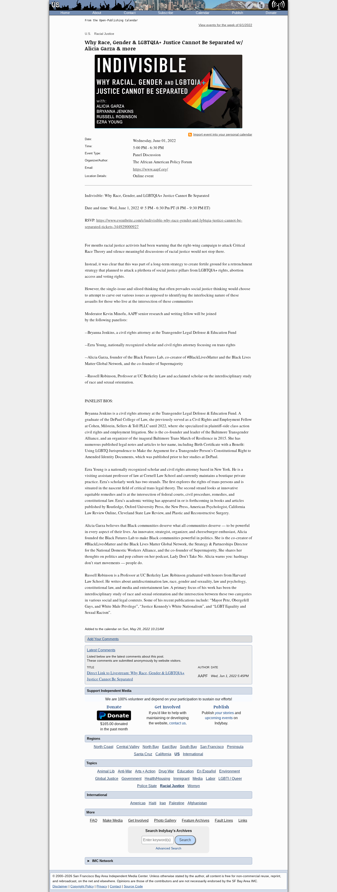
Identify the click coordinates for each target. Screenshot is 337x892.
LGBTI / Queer (230, 778)
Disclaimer (60, 886)
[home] (92, 5)
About (96, 13)
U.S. (88, 33)
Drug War (166, 771)
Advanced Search (168, 848)
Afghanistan (197, 803)
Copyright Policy (82, 886)
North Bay (151, 747)
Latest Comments (101, 650)
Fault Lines (224, 820)
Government (131, 778)
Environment (229, 771)
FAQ (93, 820)
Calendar (202, 13)
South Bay (188, 747)
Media (198, 778)
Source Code (133, 886)
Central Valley (127, 747)
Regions (93, 738)
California (163, 754)
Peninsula (235, 747)
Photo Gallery (165, 820)
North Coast (103, 747)
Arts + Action (145, 771)
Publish (237, 13)
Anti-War (125, 771)
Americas (138, 803)
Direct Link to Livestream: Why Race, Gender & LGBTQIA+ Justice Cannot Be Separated (136, 676)
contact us (177, 723)
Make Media (113, 820)
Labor (210, 778)
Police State (147, 786)
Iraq (163, 803)
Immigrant (181, 778)
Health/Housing (157, 778)
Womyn (194, 786)
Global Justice (106, 778)
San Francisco (212, 747)
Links (242, 820)
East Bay (169, 747)
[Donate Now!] (114, 715)
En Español (206, 771)
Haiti (152, 803)
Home (65, 13)
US (177, 754)
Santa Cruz (143, 754)
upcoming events (219, 718)
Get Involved (138, 820)
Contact (129, 13)
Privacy (102, 886)
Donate (271, 13)
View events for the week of (225, 25)
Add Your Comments (103, 639)
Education (185, 771)
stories (224, 713)
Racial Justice (104, 33)
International (193, 754)
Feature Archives (195, 820)
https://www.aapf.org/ (150, 169)
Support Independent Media (109, 691)
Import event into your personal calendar (222, 134)
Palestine (176, 803)
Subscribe (165, 13)
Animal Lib (106, 771)
